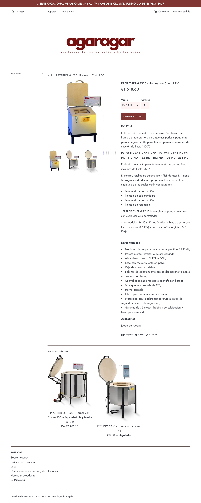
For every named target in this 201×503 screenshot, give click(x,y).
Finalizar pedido (181, 11)
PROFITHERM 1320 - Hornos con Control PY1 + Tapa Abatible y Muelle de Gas (70, 417)
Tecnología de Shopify (62, 496)
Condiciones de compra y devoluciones (34, 471)
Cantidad (145, 99)
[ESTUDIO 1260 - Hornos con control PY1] (119, 389)
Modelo (124, 99)
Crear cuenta (67, 11)
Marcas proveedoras (23, 475)
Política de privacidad (23, 462)
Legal (14, 466)
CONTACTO (18, 480)
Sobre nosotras (20, 457)
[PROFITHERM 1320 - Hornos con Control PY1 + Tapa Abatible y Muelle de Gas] (70, 382)
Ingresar (52, 11)
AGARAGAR (44, 496)
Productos (27, 73)
